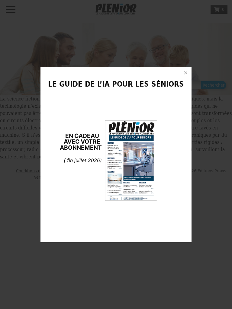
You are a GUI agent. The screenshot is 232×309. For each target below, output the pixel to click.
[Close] (185, 73)
